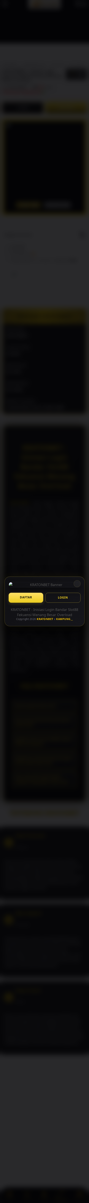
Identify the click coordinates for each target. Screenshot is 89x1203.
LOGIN (63, 597)
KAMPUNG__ (64, 619)
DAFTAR (26, 597)
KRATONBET (45, 619)
